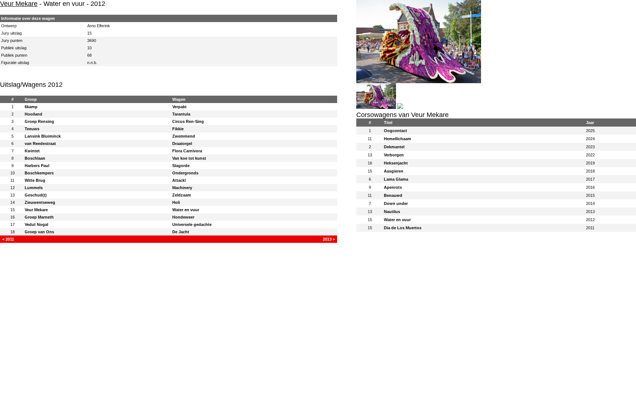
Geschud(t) (36, 195)
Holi (176, 202)
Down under (396, 203)
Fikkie (178, 129)
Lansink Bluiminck (43, 136)
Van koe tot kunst (189, 158)
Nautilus (392, 211)
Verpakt (179, 106)
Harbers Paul (37, 165)
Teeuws (32, 129)
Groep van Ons (39, 232)
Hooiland (33, 114)
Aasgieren (393, 171)
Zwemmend (183, 136)
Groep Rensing (39, 121)
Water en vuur (185, 210)
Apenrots (393, 187)
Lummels (34, 187)
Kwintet (32, 151)
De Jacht (180, 232)
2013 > (329, 239)
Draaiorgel (182, 143)
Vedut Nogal (36, 224)
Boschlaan (35, 158)
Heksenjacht (396, 163)
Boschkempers (39, 173)
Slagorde (181, 165)
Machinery (182, 187)
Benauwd (393, 195)
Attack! (179, 180)
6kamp (31, 106)
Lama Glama (396, 179)
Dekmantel (394, 147)
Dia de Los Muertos (402, 228)
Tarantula (181, 114)
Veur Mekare (19, 3)
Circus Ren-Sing (188, 121)
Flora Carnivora (187, 151)
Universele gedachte (192, 224)
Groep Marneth (39, 217)
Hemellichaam (397, 139)
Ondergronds (185, 173)
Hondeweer (183, 217)
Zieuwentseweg (40, 202)
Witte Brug (35, 180)
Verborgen (394, 155)
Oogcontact (395, 130)
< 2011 (8, 239)
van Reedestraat (40, 143)
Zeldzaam (181, 195)
